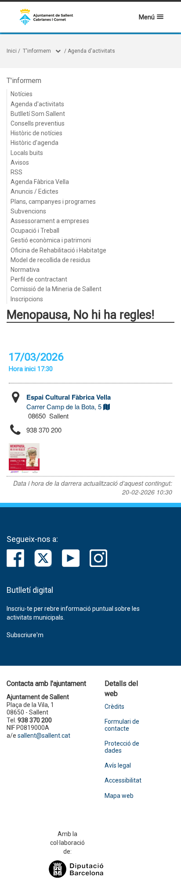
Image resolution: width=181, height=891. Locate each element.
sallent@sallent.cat (44, 735)
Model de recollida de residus (50, 259)
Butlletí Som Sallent (38, 113)
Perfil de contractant (39, 279)
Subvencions (28, 211)
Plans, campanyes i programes (53, 201)
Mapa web (119, 796)
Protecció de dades (122, 747)
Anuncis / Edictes (34, 191)
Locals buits (27, 152)
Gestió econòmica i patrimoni (51, 240)
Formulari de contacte (122, 725)
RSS (16, 172)
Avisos (20, 162)
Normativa (25, 269)
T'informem (37, 51)
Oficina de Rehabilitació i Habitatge (58, 250)
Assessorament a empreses (50, 220)
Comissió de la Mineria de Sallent (56, 288)
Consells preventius (38, 123)
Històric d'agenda (34, 142)
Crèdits (114, 706)
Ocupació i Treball (35, 230)
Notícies (22, 93)
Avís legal (118, 765)
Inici (12, 51)
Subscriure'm (25, 634)
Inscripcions (27, 299)
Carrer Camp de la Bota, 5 (68, 401)
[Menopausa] (24, 458)
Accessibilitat (123, 780)
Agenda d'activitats (91, 51)
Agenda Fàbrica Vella (40, 181)
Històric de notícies (36, 133)
